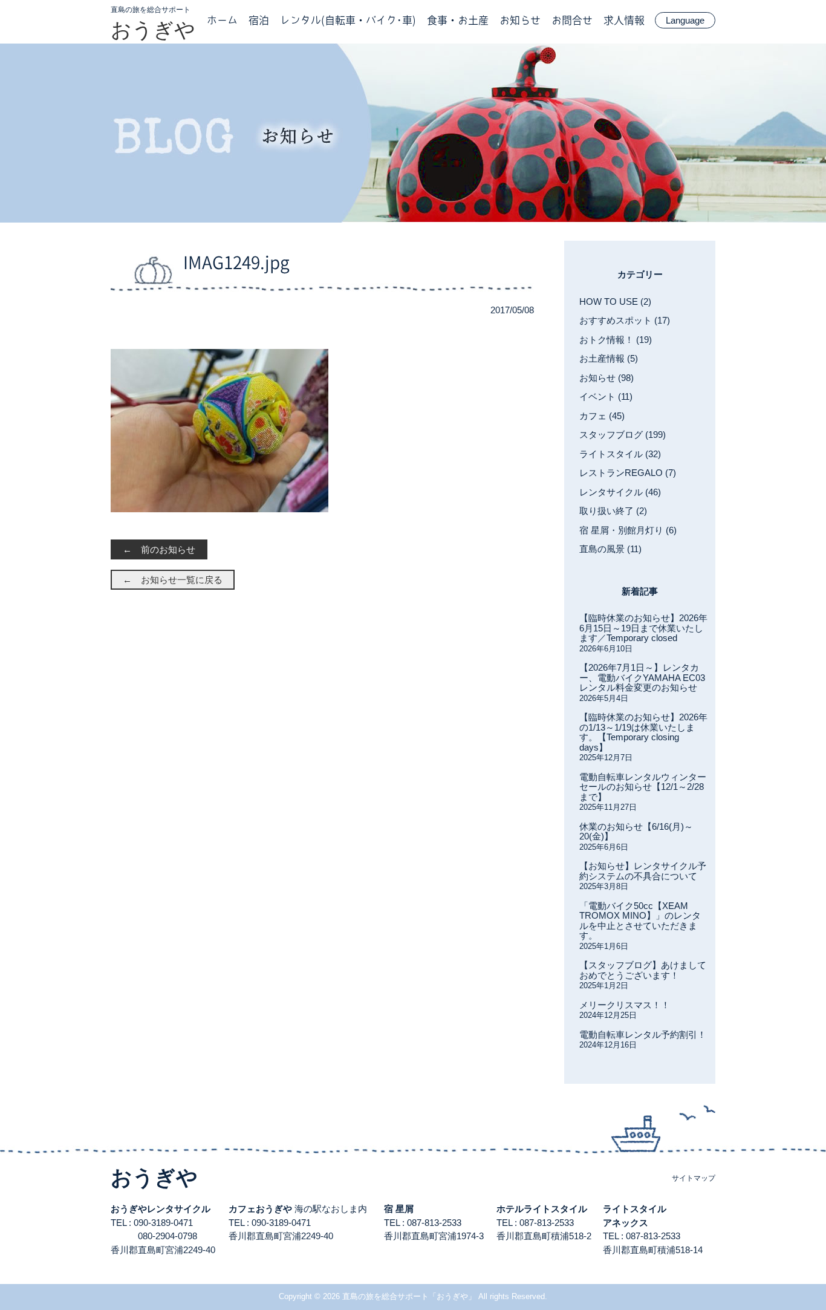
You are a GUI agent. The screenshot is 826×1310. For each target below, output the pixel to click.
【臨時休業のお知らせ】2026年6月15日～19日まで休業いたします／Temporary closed (643, 628)
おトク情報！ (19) (615, 339)
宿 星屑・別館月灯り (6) (628, 530)
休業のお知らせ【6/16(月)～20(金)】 (636, 831)
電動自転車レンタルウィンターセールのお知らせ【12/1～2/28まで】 (642, 787)
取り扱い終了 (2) (613, 511)
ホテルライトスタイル (541, 1209)
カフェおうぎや (260, 1209)
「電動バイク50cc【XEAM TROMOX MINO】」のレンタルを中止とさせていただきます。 (640, 921)
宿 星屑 (399, 1209)
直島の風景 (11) (610, 549)
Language (685, 20)
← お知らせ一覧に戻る (173, 580)
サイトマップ (693, 1178)
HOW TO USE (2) (615, 301)
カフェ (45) (602, 416)
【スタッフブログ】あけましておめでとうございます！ (642, 970)
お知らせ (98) (606, 378)
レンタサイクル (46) (620, 492)
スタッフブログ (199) (622, 434)
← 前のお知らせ (159, 549)
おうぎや (153, 29)
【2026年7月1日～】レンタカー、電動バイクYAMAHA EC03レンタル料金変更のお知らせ (642, 677)
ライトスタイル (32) (620, 454)
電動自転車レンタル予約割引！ (642, 1034)
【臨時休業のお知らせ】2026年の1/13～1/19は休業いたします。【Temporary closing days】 (643, 732)
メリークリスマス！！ (624, 1005)
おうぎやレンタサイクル (160, 1209)
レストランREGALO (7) (627, 473)
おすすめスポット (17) (624, 320)
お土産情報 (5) (608, 358)
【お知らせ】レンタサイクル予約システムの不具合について (642, 871)
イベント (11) (606, 396)
